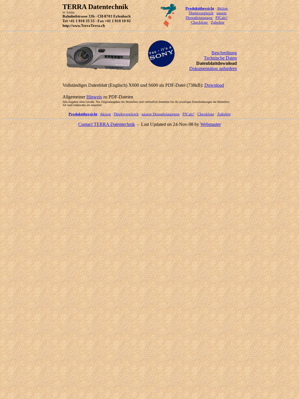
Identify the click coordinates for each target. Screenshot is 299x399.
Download (214, 85)
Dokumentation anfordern (213, 68)
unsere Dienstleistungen (206, 15)
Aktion (222, 8)
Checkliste (199, 22)
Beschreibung (224, 52)
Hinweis (94, 96)
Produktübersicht (199, 8)
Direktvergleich (201, 13)
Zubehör (217, 22)
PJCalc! (221, 17)
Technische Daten (220, 57)
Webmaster (210, 124)
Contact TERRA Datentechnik (106, 124)
